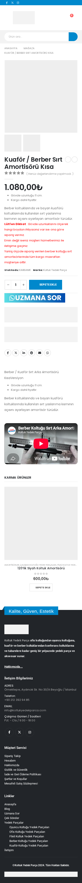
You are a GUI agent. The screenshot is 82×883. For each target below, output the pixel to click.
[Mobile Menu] (7, 17)
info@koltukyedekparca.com (25, 710)
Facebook (7, 352)
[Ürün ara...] (73, 36)
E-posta (39, 352)
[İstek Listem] (59, 18)
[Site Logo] (24, 17)
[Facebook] (6, 2)
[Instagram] (18, 2)
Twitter (15, 352)
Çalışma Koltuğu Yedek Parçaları (38, 564)
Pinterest (31, 352)
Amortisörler (11, 564)
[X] (12, 2)
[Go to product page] (41, 523)
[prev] (68, 159)
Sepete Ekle (49, 284)
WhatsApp (47, 352)
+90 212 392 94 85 (17, 700)
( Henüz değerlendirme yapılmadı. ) (49, 174)
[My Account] (49, 18)
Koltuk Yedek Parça (17, 640)
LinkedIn (23, 352)
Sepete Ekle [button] (43, 587)
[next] (75, 159)
